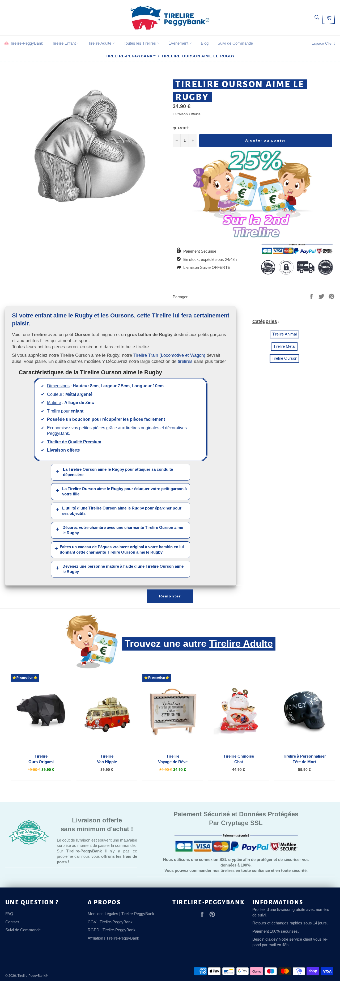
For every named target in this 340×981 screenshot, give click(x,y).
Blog (205, 43)
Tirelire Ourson (284, 358)
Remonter (170, 596)
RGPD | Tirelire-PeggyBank (111, 930)
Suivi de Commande (235, 43)
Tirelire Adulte (100, 43)
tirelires (185, 361)
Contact (12, 922)
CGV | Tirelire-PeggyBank (110, 922)
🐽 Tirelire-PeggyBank (23, 43)
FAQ (9, 913)
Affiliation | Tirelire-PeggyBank (113, 938)
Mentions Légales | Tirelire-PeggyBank (121, 913)
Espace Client (323, 43)
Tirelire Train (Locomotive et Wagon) (169, 355)
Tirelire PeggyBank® (33, 976)
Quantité (181, 128)
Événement (178, 43)
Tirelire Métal (284, 346)
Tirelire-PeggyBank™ (131, 56)
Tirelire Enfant (64, 43)
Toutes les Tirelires (140, 43)
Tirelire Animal (284, 334)
